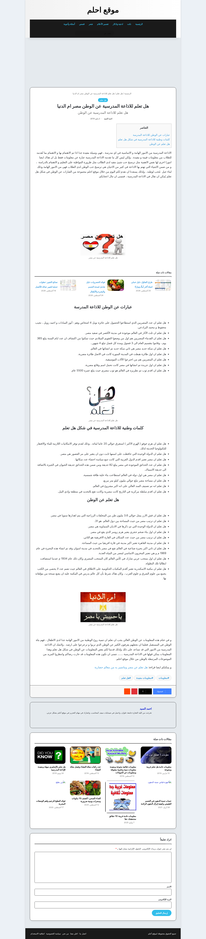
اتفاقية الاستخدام (38, 933)
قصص (82, 24)
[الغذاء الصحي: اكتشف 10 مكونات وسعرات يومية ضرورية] (85, 788)
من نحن (65, 933)
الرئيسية (139, 24)
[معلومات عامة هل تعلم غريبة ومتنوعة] (156, 755)
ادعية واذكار (118, 24)
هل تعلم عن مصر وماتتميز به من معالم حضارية (121, 667)
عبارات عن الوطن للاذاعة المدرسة (151, 134)
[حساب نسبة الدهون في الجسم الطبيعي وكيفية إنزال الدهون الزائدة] (156, 789)
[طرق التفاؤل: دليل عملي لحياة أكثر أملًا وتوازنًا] (163, 285)
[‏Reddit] (127, 691)
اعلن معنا (74, 933)
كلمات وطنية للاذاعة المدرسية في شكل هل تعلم (144, 139)
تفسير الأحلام (103, 24)
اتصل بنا (82, 933)
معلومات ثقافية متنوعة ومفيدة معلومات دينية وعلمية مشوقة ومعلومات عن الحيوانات (123, 769)
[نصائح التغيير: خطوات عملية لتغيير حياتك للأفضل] (68, 285)
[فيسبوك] (146, 717)
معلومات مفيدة (144, 677)
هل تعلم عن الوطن (159, 143)
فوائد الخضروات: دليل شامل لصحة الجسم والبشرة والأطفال (95, 287)
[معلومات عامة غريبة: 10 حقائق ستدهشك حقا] (120, 797)
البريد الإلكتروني (164, 899)
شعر (91, 24)
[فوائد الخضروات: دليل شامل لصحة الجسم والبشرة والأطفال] (115, 285)
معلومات (163, 677)
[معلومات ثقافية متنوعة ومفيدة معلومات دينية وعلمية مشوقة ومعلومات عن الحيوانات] (120, 755)
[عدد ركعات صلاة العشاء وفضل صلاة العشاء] (85, 755)
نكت (129, 24)
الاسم (169, 886)
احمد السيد (108, 118)
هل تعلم (119, 93)
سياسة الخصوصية (53, 933)
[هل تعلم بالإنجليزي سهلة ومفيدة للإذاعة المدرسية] (50, 755)
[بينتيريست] (134, 691)
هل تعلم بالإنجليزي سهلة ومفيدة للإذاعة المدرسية (51, 768)
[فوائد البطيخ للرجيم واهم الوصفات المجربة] (50, 789)
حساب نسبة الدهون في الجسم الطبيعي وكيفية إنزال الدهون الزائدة (156, 802)
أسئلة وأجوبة (69, 24)
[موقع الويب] (150, 717)
